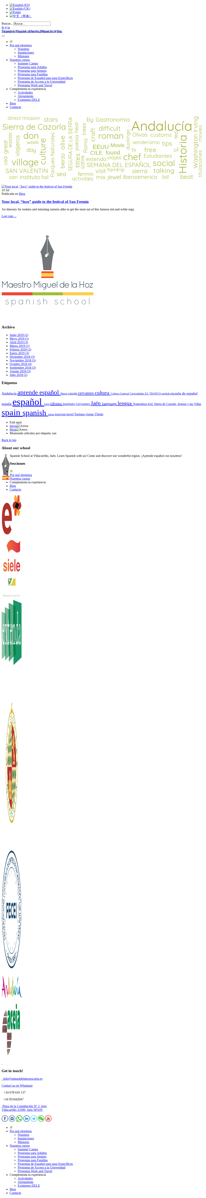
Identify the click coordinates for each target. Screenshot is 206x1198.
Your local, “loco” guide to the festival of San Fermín (45, 201)
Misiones (23, 56)
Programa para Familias (33, 74)
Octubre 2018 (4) (21, 364)
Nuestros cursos (20, 60)
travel (70, 414)
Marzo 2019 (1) (20, 346)
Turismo (79, 414)
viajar (90, 414)
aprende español (39, 392)
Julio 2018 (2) (18, 375)
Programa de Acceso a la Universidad (41, 81)
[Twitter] (34, 1120)
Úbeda (99, 414)
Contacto (15, 107)
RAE (151, 404)
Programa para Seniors (32, 70)
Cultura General (120, 393)
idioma (56, 403)
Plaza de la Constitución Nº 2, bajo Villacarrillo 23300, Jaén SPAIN (24, 1107)
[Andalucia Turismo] (12, 1000)
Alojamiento (25, 96)
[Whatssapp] (19, 1120)
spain (12, 412)
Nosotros (23, 49)
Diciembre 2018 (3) (22, 356)
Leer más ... (9, 216)
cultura (103, 393)
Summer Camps (28, 63)
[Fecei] (12, 969)
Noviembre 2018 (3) (23, 360)
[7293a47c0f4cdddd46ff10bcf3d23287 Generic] (37, 186)
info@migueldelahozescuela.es (22, 1078)
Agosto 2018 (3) (20, 371)
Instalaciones (26, 52)
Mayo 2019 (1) (19, 338)
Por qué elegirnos (21, 45)
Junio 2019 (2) (19, 335)
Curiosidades (137, 393)
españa (7, 404)
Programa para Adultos (32, 67)
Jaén (96, 403)
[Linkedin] (26, 1120)
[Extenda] (12, 701)
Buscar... (7, 23)
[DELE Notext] (12, 534)
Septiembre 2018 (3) (23, 367)
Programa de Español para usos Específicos (45, 78)
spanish (35, 412)
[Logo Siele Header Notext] (12, 575)
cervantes (86, 393)
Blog (13, 103)
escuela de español (184, 393)
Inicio (13, 426)
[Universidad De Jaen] (12, 846)
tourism (60, 414)
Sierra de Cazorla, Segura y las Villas (177, 404)
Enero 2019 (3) (19, 353)
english (166, 393)
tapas (51, 414)
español (28, 401)
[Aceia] (12, 1056)
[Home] (11, 41)
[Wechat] (41, 1120)
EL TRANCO (153, 393)
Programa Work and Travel (35, 85)
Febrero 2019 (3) (20, 349)
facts (47, 404)
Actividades (25, 92)
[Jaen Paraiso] (12, 596)
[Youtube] (48, 1120)
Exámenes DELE (29, 99)
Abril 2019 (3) (19, 342)
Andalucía (10, 393)
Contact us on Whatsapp (17, 1085)
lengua (125, 403)
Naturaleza (140, 404)
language (110, 403)
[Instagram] (12, 1120)
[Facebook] (5, 1120)
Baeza (64, 393)
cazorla (73, 393)
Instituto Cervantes (77, 404)
